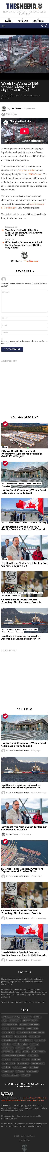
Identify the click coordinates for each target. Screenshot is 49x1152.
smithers (34, 1067)
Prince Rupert (7, 632)
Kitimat (10, 523)
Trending (5, 424)
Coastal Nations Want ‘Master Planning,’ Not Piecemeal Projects (21, 601)
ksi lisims (31, 1048)
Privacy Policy (24, 1140)
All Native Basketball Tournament (17, 1017)
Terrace (21, 1071)
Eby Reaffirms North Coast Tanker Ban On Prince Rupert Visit (24, 564)
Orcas (26, 1059)
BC (3, 483)
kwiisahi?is (8, 1052)
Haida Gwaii (12, 483)
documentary (18, 1028)
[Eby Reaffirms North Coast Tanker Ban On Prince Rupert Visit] (24, 547)
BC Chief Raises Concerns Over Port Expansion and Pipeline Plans (22, 870)
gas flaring (35, 1036)
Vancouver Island (11, 1075)
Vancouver (33, 1071)
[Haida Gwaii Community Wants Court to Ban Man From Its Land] (24, 475)
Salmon (7, 1067)
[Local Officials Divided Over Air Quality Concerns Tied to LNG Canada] (24, 511)
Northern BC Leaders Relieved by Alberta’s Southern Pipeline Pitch (21, 637)
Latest (9, 21)
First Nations (9, 1032)
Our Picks (38, 21)
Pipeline (37, 1059)
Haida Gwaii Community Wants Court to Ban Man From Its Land (23, 491)
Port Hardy (23, 1063)
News (4, 447)
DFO (6, 1028)
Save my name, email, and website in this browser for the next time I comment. (24, 342)
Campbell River (10, 1025)
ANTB (38, 1017)
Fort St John (21, 1036)
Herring (35, 1044)
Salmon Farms (21, 1067)
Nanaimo (34, 1056)
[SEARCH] (46, 25)
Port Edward (9, 1063)
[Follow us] (41, 25)
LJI (18, 1052)
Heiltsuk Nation (21, 1044)
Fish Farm (8, 1036)
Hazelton (41, 1040)
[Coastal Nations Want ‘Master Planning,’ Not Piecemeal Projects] (24, 584)
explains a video (27, 170)
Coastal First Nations (30, 1025)
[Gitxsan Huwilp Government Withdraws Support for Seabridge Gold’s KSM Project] (24, 435)
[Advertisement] (24, 386)
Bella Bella (11, 593)
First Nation (33, 1028)
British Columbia (30, 1021)
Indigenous (8, 1048)
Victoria (26, 1075)
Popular (23, 21)
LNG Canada (35, 174)
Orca (17, 1059)
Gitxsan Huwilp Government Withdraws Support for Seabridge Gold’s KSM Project (21, 454)
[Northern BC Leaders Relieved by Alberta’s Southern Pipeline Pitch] (24, 620)
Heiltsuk (7, 1044)
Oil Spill (7, 1059)
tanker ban (8, 1071)
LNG (27, 1052)
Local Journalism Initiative (14, 1056)
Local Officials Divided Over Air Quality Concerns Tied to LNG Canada (23, 528)
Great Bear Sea (10, 1040)
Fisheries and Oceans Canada (31, 1032)
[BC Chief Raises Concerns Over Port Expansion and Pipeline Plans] (24, 853)
